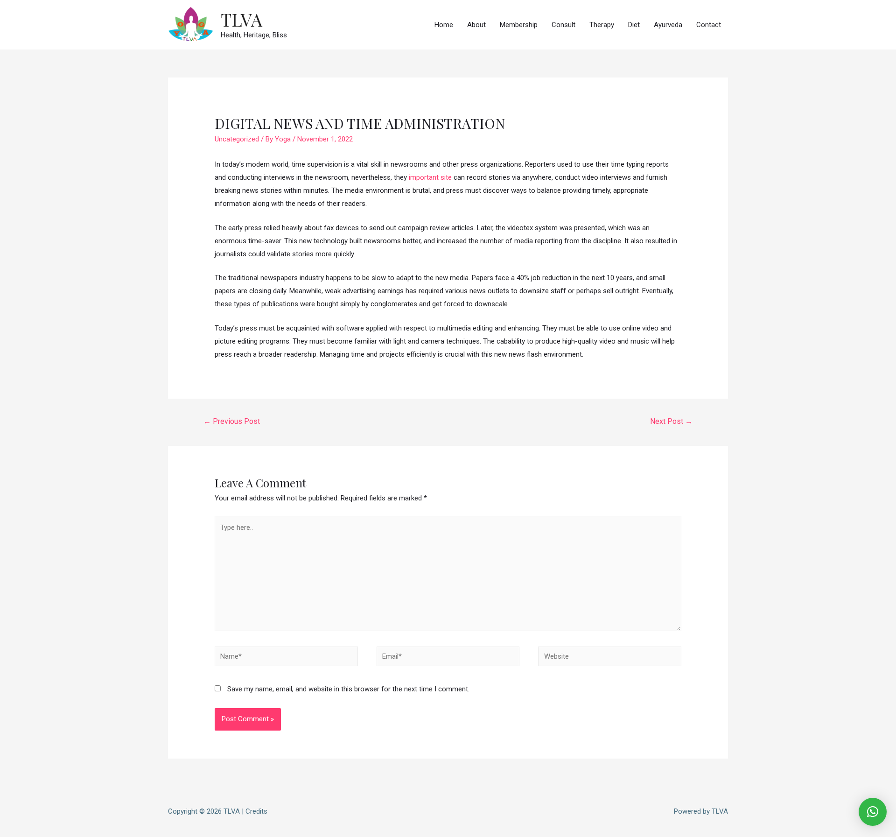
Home (443, 25)
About (476, 25)
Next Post (671, 421)
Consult (563, 25)
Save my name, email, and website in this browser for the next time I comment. (348, 689)
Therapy (601, 25)
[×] (873, 812)
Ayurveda (668, 25)
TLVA (241, 19)
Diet (634, 25)
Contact (708, 25)
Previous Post (231, 421)
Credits (256, 811)
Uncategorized (237, 139)
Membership (519, 25)
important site (430, 177)
